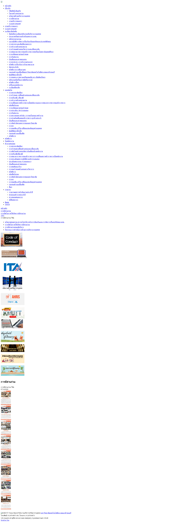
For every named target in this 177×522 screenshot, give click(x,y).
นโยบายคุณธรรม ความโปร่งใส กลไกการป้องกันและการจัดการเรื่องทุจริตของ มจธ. (34, 222)
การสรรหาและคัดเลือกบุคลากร (20, 44)
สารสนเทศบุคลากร (16, 197)
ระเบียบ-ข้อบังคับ (11, 31)
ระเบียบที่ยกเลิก (14, 87)
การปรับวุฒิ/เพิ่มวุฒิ (16, 154)
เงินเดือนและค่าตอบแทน (18, 59)
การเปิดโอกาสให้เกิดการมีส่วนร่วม (17, 224)
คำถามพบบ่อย (10, 143)
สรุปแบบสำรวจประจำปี (17, 195)
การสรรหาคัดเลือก (16, 92)
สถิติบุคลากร (13, 200)
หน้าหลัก (8, 6)
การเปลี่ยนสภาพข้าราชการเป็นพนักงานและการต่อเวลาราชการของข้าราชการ (37, 103)
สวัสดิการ (12, 136)
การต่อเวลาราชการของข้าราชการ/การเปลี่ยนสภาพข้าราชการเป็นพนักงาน (36, 156)
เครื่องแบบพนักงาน (16, 85)
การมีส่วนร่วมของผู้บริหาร (14, 227)
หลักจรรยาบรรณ (15, 39)
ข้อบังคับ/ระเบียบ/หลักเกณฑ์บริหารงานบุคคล (25, 34)
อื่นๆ (10, 187)
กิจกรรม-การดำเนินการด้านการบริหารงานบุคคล (22, 230)
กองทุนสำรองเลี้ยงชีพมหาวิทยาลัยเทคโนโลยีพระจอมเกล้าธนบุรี (32, 72)
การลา (11, 126)
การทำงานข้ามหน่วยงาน (18, 46)
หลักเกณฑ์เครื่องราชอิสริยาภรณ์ (20, 80)
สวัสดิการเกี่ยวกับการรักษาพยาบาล (21, 64)
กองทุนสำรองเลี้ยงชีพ (16, 133)
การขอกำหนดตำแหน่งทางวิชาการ (21, 169)
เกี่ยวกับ (7, 8)
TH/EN (7, 204)
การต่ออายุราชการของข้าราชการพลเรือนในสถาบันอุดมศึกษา (31, 52)
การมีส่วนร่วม (14, 18)
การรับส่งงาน (14, 57)
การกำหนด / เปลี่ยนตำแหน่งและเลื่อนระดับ (24, 95)
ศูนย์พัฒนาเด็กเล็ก (15, 75)
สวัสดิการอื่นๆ (14, 82)
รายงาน (8, 189)
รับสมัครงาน (9, 141)
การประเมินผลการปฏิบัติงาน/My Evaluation (24, 159)
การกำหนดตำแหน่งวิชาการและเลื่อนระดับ (24, 49)
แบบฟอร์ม (8, 90)
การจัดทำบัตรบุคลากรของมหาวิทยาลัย (23, 123)
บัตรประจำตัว (14, 67)
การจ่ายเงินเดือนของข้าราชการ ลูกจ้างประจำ (25, 118)
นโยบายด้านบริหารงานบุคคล (19, 16)
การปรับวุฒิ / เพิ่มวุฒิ (16, 98)
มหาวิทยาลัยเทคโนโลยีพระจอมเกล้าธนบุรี (56, 513)
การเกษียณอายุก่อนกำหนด (18, 54)
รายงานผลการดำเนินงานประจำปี (21, 192)
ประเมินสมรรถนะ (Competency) (20, 161)
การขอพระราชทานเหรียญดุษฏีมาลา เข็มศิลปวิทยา (27, 77)
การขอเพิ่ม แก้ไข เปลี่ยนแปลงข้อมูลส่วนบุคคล (25, 128)
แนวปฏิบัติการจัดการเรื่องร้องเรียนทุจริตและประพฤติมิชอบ (30, 41)
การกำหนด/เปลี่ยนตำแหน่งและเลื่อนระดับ (24, 149)
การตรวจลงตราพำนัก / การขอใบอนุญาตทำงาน (26, 115)
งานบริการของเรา (15, 21)
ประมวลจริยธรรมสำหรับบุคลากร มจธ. (23, 36)
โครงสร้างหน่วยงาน (16, 13)
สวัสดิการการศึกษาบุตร (17, 69)
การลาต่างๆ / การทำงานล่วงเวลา (21, 62)
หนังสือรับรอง (14, 105)
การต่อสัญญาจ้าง (15, 166)
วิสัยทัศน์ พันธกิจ (15, 11)
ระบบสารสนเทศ (15, 24)
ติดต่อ (7, 202)
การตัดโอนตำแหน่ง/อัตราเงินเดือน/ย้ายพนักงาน (26, 151)
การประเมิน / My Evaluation (18, 110)
